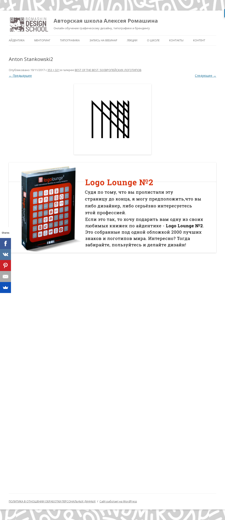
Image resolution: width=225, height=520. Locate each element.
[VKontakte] (5, 254)
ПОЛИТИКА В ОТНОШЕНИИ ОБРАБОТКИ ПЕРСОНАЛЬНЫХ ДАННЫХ (52, 501)
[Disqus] (112, 313)
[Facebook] (5, 243)
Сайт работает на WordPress (118, 501)
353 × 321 (53, 70)
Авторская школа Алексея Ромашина (106, 20)
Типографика (70, 40)
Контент (199, 40)
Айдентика (17, 40)
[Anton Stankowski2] (112, 119)
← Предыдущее (20, 75)
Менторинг (42, 40)
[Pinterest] (5, 265)
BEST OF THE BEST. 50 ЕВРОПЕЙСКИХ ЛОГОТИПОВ (108, 70)
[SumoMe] (5, 287)
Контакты (176, 40)
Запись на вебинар (103, 40)
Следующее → (205, 75)
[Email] (5, 276)
